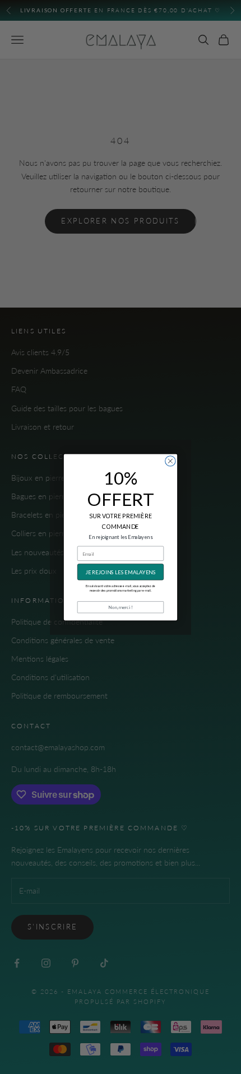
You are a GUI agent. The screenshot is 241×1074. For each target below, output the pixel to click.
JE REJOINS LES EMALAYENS (121, 572)
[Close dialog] (170, 460)
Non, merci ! (120, 607)
